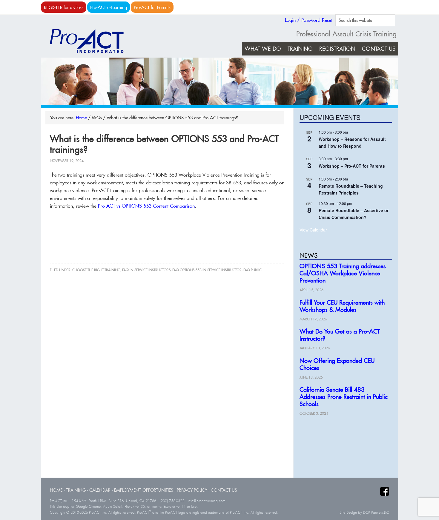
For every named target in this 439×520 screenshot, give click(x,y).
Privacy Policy (192, 490)
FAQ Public (252, 270)
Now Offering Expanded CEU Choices (337, 364)
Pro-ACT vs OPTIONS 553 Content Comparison (146, 206)
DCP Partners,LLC (376, 512)
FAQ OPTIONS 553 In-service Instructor (207, 270)
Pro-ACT (91, 41)
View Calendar (313, 230)
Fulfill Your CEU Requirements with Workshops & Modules (342, 306)
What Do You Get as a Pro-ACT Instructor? (340, 335)
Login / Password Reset (308, 20)
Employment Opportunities (143, 490)
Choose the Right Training (96, 270)
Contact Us (224, 490)
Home (56, 490)
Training (76, 490)
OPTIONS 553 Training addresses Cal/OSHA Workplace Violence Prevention (343, 273)
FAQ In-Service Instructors (146, 270)
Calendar (99, 490)
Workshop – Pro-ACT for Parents (352, 166)
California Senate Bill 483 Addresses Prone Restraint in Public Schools (344, 397)
